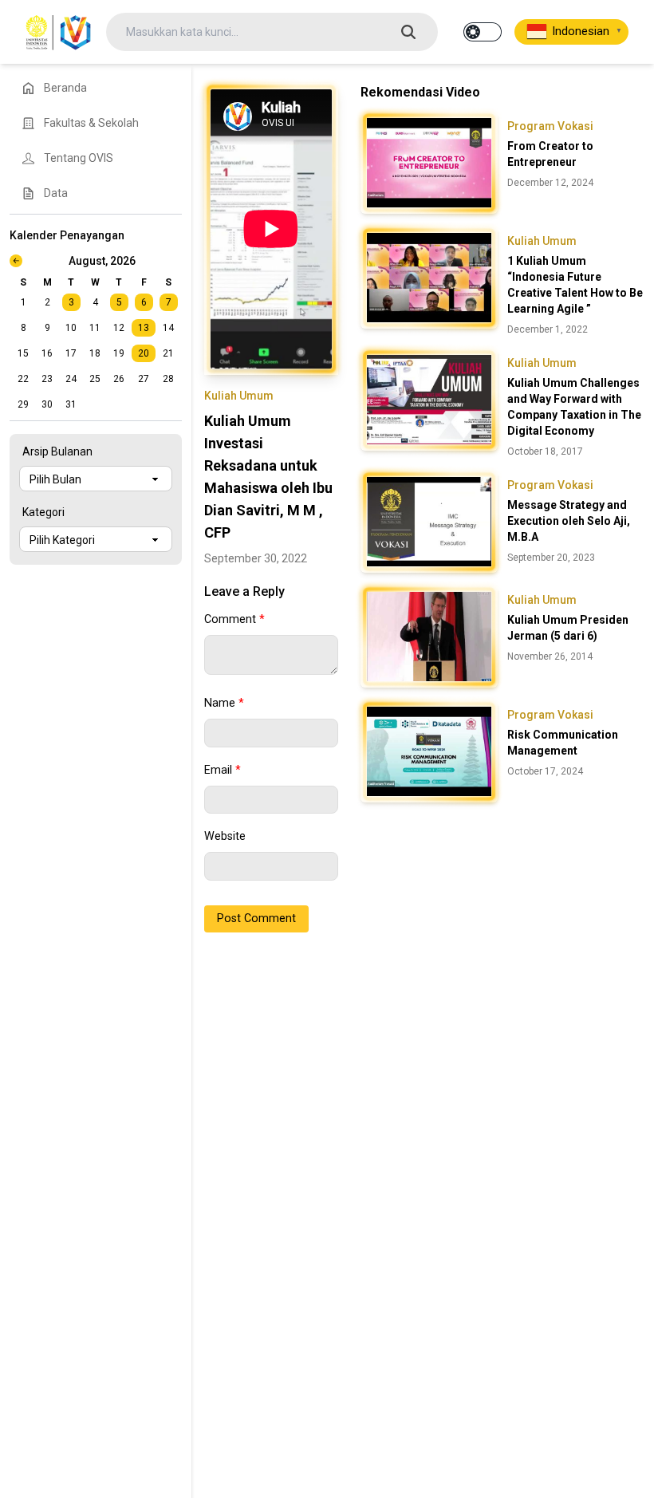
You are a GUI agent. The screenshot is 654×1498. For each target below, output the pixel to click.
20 (143, 353)
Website (225, 836)
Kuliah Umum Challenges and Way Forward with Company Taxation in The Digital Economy (574, 406)
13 (143, 327)
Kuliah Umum (239, 395)
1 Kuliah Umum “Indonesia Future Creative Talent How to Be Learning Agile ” (575, 284)
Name (224, 703)
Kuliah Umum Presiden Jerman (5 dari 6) (567, 627)
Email (222, 770)
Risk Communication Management (562, 742)
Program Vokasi (550, 126)
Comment (234, 619)
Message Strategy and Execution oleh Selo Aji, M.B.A (568, 521)
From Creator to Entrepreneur (550, 154)
